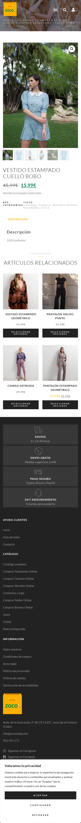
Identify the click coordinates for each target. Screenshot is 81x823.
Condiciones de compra (17, 656)
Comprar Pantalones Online (20, 571)
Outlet (7, 621)
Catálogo (25, 20)
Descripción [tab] (18, 219)
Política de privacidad (16, 671)
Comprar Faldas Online (17, 600)
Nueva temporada (14, 629)
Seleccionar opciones (21, 333)
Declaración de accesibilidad (20, 685)
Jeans (6, 614)
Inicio (8, 20)
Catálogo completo (14, 564)
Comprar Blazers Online (18, 607)
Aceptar (40, 795)
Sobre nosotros (12, 649)
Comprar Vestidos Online (58, 205)
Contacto (9, 544)
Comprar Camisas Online (18, 578)
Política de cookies (14, 678)
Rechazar (40, 815)
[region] (40, 791)
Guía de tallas (11, 537)
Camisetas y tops (13, 593)
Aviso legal (9, 663)
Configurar (40, 805)
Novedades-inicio (36, 207)
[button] (55, 10)
